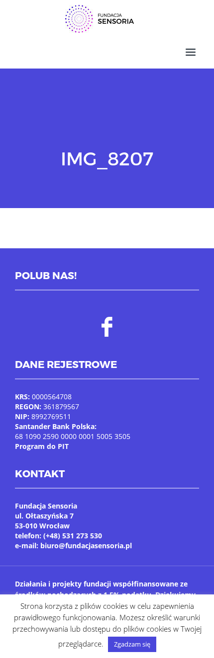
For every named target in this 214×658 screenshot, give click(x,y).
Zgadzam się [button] (132, 644)
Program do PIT (42, 446)
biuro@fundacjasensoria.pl (86, 545)
